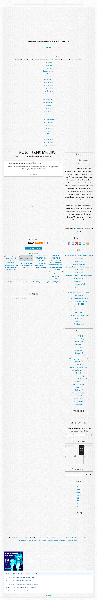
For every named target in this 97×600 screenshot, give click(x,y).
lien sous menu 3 (48, 94)
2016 (78, 506)
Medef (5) (78, 404)
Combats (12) (79, 361)
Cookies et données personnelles (56, 540)
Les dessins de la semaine (79, 298)
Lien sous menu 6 (49, 137)
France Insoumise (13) (78, 356)
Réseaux (48, 595)
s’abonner (31, 566)
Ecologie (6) (79, 390)
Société (48, 68)
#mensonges (25, 169)
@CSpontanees (35, 163)
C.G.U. (84, 537)
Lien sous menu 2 (49, 82)
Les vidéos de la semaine (78, 310)
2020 (79, 495)
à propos (53, 566)
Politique (48, 74)
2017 (78, 504)
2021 (78, 487)
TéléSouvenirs (48, 105)
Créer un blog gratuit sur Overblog (47, 537)
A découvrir (79, 261)
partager (42, 566)
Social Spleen (48, 80)
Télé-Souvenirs (79, 324)
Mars (78, 489)
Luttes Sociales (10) (79, 370)
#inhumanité (41, 169)
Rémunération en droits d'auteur (27, 540)
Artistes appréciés (79, 264)
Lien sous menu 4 (48, 108)
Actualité (48, 65)
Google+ (76, 243)
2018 (78, 501)
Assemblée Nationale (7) (78, 379)
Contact (56, 48)
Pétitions (48, 134)
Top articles (61, 537)
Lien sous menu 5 (48, 122)
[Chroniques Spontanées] (69, 163)
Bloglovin (84, 243)
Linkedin (80, 243)
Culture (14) (79, 353)
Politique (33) (78, 342)
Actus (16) (78, 350)
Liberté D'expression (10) (78, 367)
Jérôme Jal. (79, 228)
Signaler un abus (77, 537)
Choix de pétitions (79, 270)
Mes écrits (48, 77)
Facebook (69, 243)
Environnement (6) (78, 393)
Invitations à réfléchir (79, 284)
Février (78, 492)
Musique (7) (79, 381)
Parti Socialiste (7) (78, 384)
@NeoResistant (20, 167)
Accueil (38, 48)
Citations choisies (49, 119)
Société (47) (79, 336)
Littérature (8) (79, 376)
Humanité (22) (79, 344)
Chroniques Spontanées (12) (78, 359)
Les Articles (48, 62)
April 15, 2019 (33, 174)
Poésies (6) (79, 396)
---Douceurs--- (78, 281)
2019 (78, 498)
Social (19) (78, 347)
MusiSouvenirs (48, 91)
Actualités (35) (79, 339)
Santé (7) (79, 387)
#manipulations (53, 167)
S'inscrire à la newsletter (33, 248)
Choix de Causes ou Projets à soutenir (79, 267)
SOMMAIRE (47, 48)
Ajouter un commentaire (19, 298)
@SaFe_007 (11, 167)
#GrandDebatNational (32, 167)
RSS (87, 243)
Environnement (48, 71)
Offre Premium (42, 540)
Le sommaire (78, 307)
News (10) (78, 373)
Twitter (73, 243)
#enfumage (43, 167)
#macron (33, 169)
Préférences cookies (72, 540)
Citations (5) (78, 401)
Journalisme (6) (79, 399)
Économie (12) (79, 364)
